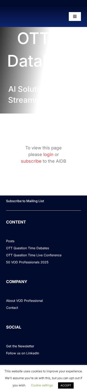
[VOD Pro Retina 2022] (24, 16)
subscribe (31, 161)
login (48, 154)
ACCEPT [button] (65, 385)
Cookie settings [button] (42, 385)
